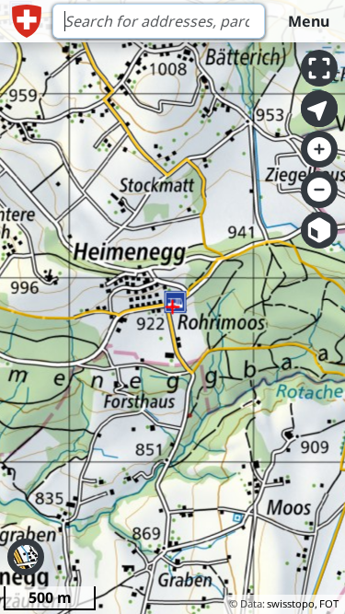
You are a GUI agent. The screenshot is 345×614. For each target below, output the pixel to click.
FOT (329, 603)
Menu (308, 21)
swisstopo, (292, 603)
